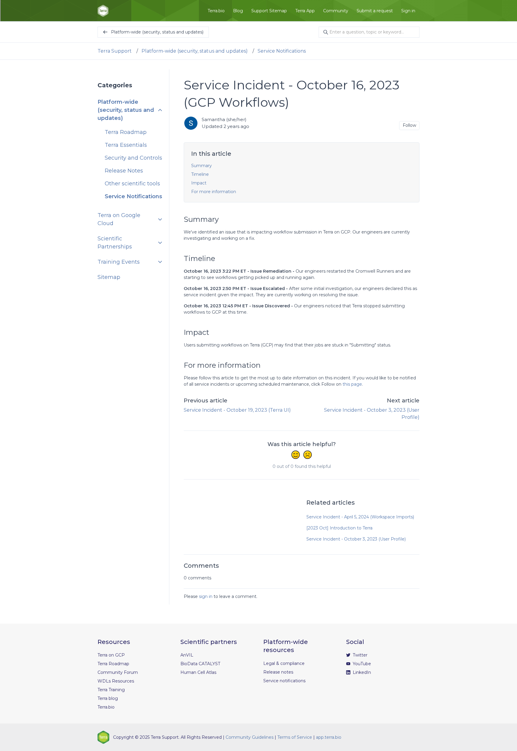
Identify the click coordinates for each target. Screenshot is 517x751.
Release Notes (124, 170)
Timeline (200, 174)
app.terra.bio (328, 737)
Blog (238, 10)
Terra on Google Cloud (119, 219)
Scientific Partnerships (115, 242)
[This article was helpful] (295, 455)
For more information (213, 191)
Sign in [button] (408, 10)
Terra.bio (216, 10)
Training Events (119, 262)
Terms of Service (294, 737)
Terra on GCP (111, 655)
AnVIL (186, 655)
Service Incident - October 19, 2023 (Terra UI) (237, 410)
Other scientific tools (132, 183)
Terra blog (108, 698)
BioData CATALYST (200, 663)
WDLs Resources (116, 681)
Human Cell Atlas (198, 672)
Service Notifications (282, 51)
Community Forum (118, 672)
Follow (409, 125)
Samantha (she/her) (224, 119)
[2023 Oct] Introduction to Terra (339, 528)
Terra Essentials (126, 145)
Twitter (359, 655)
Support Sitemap (269, 10)
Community (335, 10)
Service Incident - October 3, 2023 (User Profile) (356, 539)
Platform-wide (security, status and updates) (195, 51)
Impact (198, 183)
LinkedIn (361, 672)
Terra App (305, 10)
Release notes (278, 672)
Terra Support (115, 51)
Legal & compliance (284, 663)
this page (352, 384)
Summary (201, 165)
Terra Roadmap (126, 132)
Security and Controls (133, 158)
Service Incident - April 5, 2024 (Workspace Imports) (360, 517)
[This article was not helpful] (307, 455)
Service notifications (284, 680)
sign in (205, 596)
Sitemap (109, 277)
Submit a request (375, 10)
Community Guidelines (249, 737)
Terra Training (111, 689)
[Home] (103, 11)
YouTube (361, 663)
